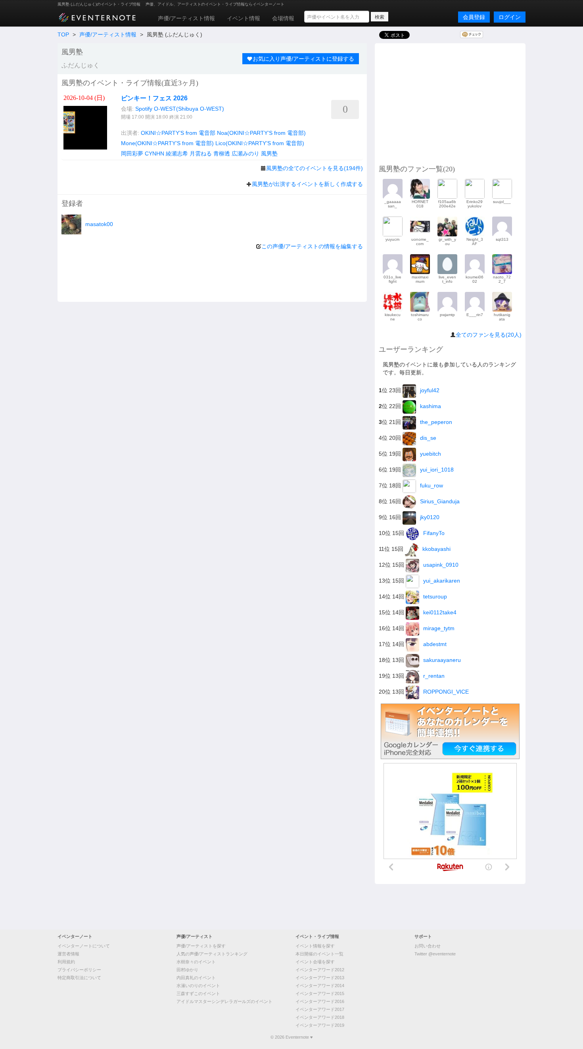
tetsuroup (435, 596)
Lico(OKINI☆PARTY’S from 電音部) (259, 143)
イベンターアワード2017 (319, 1009)
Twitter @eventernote (435, 953)
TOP (63, 34)
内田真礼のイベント (196, 977)
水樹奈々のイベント (196, 961)
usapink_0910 (440, 565)
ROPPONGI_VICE (446, 691)
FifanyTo (434, 533)
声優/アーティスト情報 (186, 18)
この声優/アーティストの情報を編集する (312, 246)
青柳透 (221, 153)
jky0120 (429, 517)
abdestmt (435, 644)
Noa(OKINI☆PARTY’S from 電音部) (261, 133)
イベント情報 (243, 18)
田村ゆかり (187, 969)
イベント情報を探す (315, 946)
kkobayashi (436, 549)
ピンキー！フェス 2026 (154, 98)
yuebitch (430, 454)
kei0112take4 (439, 612)
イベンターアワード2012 (319, 969)
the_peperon (436, 422)
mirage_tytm (439, 628)
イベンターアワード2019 (319, 1025)
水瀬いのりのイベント (198, 985)
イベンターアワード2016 (319, 1001)
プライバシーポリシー (79, 969)
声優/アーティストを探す (201, 946)
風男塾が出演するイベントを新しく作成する (307, 184)
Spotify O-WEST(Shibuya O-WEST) (179, 108)
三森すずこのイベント (198, 993)
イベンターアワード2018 (319, 1017)
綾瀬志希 (177, 153)
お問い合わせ (427, 946)
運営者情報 (68, 953)
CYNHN (154, 153)
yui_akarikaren (441, 580)
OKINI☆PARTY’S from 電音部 (178, 133)
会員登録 (474, 17)
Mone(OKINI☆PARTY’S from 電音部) (167, 143)
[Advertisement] (450, 102)
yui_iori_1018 (437, 469)
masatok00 (99, 224)
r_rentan (434, 676)
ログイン (510, 17)
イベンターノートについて (84, 946)
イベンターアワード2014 (319, 985)
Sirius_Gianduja (440, 501)
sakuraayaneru (442, 660)
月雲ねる (201, 153)
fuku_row (431, 485)
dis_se (428, 438)
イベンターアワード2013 (319, 977)
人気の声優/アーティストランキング (211, 953)
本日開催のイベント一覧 (319, 953)
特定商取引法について (79, 977)
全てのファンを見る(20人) (489, 335)
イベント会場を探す (315, 961)
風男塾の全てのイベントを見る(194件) (314, 168)
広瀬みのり (245, 153)
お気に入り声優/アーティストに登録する (303, 59)
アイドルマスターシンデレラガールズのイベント (224, 1001)
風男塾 (269, 153)
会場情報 (283, 18)
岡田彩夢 (132, 153)
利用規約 (66, 961)
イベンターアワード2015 (319, 993)
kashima (430, 406)
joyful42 (429, 390)
